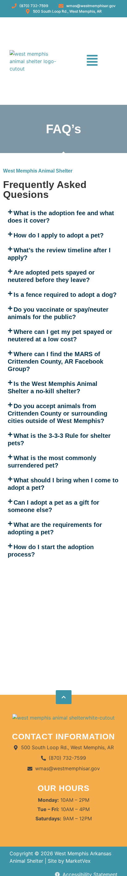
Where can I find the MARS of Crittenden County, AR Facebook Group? (55, 361)
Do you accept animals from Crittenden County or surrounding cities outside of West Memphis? (57, 413)
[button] (92, 61)
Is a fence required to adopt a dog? (65, 294)
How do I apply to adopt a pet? (59, 235)
